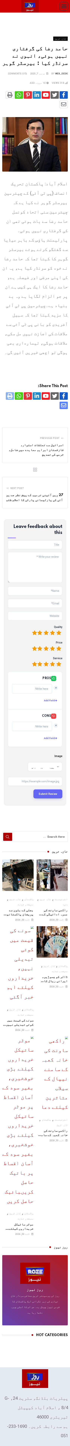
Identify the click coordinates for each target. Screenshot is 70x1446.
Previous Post (50, 438)
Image (58, 756)
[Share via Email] (64, 104)
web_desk (61, 73)
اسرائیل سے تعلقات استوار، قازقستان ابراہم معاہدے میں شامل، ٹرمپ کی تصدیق (36, 449)
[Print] (10, 95)
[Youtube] (46, 95)
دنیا (65, 904)
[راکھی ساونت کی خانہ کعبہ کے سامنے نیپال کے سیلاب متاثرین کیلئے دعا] (52, 1073)
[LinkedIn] (37, 95)
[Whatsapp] (19, 95)
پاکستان (29, 899)
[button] (63, 6)
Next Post (17, 488)
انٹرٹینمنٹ (61, 899)
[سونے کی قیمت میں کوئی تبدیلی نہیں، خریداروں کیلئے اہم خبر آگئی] (18, 963)
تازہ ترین (45, 899)
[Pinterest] (28, 95)
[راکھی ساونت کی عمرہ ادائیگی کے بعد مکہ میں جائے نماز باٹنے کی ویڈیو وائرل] (52, 875)
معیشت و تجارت (26, 904)
